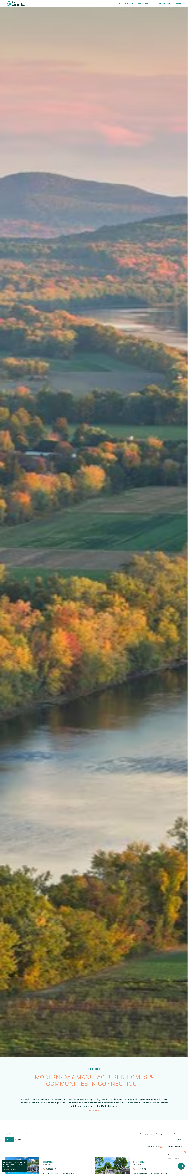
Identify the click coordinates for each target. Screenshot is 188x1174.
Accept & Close (9, 1170)
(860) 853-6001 (51, 1169)
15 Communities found (13, 1147)
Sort (179, 1139)
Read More (93, 1111)
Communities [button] (162, 3)
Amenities (173, 1134)
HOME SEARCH (153, 1147)
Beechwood (48, 1162)
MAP (19, 1139)
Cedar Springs (139, 1162)
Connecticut (94, 1069)
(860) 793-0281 (142, 1169)
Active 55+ (47, 1164)
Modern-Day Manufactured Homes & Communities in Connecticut (94, 1080)
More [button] (178, 3)
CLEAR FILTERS (174, 1147)
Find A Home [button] (126, 3)
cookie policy (10, 1166)
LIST (10, 1139)
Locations (144, 3)
